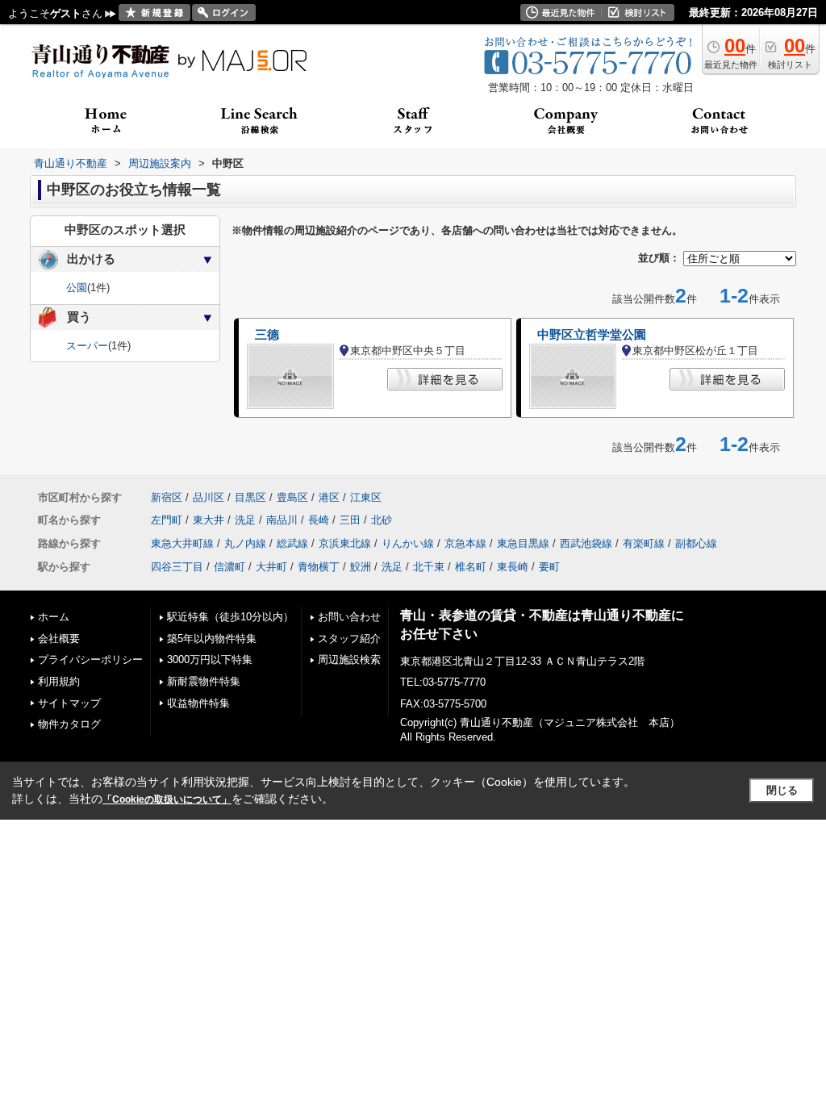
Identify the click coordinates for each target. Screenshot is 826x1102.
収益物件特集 (198, 703)
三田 (350, 520)
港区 (329, 497)
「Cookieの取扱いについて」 (167, 799)
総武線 (292, 543)
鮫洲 (360, 567)
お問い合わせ (349, 617)
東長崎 (512, 567)
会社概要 (59, 638)
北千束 (428, 567)
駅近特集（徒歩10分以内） (230, 617)
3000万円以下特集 (209, 659)
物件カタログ (69, 724)
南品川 (282, 520)
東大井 (208, 520)
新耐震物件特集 (203, 681)
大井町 (271, 567)
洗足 (245, 520)
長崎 (318, 520)
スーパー (87, 346)
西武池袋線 (586, 543)
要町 (549, 567)
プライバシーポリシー (90, 659)
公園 (76, 288)
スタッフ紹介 (349, 638)
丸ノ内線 (245, 543)
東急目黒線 (523, 543)
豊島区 (292, 497)
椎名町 (470, 567)
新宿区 (166, 497)
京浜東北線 (345, 543)
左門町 (166, 520)
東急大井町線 (182, 543)
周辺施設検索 (349, 659)
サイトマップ (69, 703)
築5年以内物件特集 (212, 638)
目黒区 (250, 497)
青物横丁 (319, 567)
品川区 (208, 497)
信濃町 (229, 567)
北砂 (381, 520)
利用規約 (59, 681)
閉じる (782, 790)
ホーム (53, 617)
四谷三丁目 (177, 567)
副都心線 (696, 543)
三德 (267, 334)
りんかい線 (408, 543)
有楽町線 (644, 543)
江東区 (366, 497)
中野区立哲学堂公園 (591, 334)
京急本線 (465, 543)
